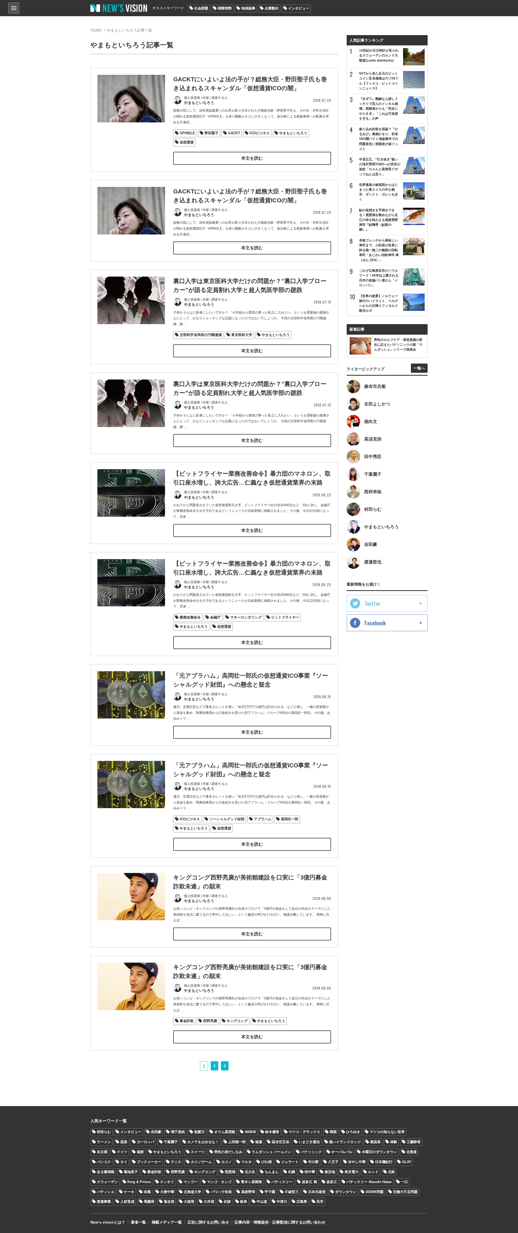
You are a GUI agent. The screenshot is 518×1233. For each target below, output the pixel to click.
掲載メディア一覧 (167, 1222)
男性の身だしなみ (228, 1152)
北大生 (250, 1172)
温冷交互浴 (280, 1142)
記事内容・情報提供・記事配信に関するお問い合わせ (280, 1222)
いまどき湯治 (309, 1142)
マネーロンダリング (246, 617)
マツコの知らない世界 (387, 1132)
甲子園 (270, 1192)
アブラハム (262, 819)
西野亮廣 (210, 1021)
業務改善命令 (190, 617)
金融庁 (215, 617)
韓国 (333, 1132)
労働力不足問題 (405, 1192)
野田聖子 (212, 133)
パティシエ (105, 1192)
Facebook (375, 623)
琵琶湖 (230, 1172)
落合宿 (169, 1202)
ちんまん (272, 1172)
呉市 (319, 1202)
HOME (96, 30)
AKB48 (250, 1132)
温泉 (123, 1142)
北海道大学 (192, 1192)
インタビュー (298, 8)
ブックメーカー (149, 1162)
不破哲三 (292, 1192)
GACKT (234, 133)
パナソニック (311, 1152)
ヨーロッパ (145, 1142)
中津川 (282, 1202)
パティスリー (281, 1182)
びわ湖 (266, 1162)
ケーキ (129, 1192)
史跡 (227, 1202)
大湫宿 (189, 1202)
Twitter (372, 603)
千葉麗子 (171, 1142)
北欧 (391, 1172)
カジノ (226, 1162)
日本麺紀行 (384, 1162)
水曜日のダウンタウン (379, 1152)
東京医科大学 (241, 335)
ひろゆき (353, 1132)
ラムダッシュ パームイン (271, 1152)
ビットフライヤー (285, 617)
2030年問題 (375, 1192)
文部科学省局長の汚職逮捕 (201, 335)
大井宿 (209, 1202)
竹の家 (313, 1162)
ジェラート (290, 1162)
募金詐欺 (187, 1021)
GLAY (406, 1162)
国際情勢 (225, 8)
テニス (176, 1162)
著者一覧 (138, 1222)
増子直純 (178, 1132)
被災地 (330, 1172)
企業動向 (272, 8)
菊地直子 (131, 1172)
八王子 (333, 1162)
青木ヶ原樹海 (251, 1182)
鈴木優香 (272, 1132)
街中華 (310, 1172)
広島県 (302, 1202)
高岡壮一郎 (289, 819)
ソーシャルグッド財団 (226, 819)
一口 (404, 1182)
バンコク (104, 1162)
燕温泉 (375, 1142)
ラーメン (104, 1142)
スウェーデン (107, 1182)
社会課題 (201, 8)
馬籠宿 (149, 1202)
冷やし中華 (357, 1162)
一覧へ (419, 368)
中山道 (262, 1202)
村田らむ (104, 1132)
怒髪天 (199, 1132)
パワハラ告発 (221, 1192)
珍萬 (147, 1192)
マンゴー (190, 1182)
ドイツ (122, 1152)
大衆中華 (167, 1192)
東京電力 (352, 1172)
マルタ (246, 1162)
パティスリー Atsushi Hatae (368, 1182)
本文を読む (252, 158)
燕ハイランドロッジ (345, 1142)
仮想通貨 (187, 142)
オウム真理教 (224, 1132)
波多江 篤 (309, 1182)
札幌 (291, 1172)
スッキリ (167, 1182)
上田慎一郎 (237, 1142)
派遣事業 (104, 1202)
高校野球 (248, 1192)
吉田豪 (156, 1132)
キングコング (237, 1021)
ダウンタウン (345, 1192)
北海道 (411, 1152)
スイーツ (198, 1152)
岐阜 (243, 1202)
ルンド (373, 1172)
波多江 (331, 1182)
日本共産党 (317, 1192)
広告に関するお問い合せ (208, 1222)
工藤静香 (414, 1142)
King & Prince (139, 1182)
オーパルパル (341, 1152)
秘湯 (258, 1142)
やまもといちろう (293, 133)
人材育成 (127, 1202)
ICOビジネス (260, 133)
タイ (123, 1162)
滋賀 (140, 1152)
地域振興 (248, 8)
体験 (393, 1142)
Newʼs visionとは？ (107, 1222)
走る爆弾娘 (105, 1172)
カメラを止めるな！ (203, 1142)
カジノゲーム (201, 1162)
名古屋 (102, 1152)
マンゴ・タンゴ (219, 1182)
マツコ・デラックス (304, 1132)
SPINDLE (187, 133)
